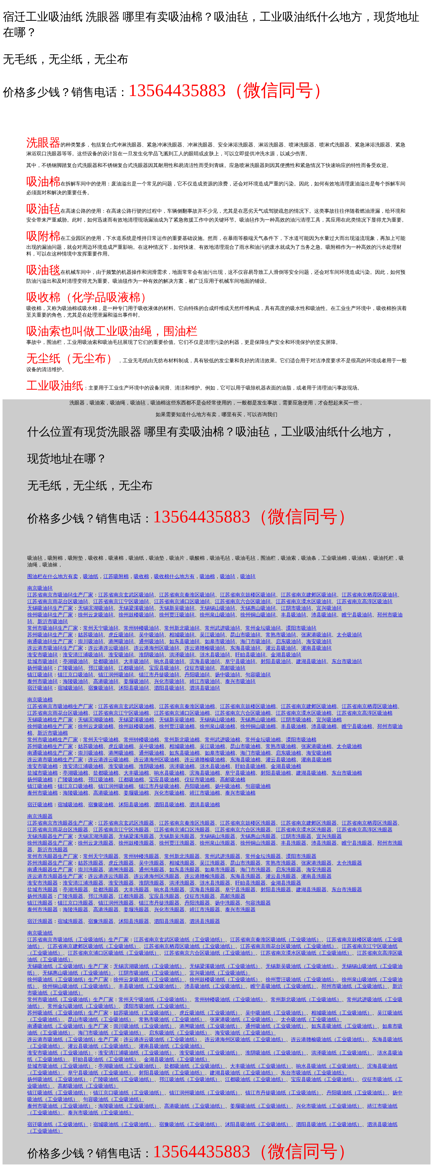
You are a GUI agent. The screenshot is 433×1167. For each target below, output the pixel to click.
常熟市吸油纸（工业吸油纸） (172, 1019)
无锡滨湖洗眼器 (95, 836)
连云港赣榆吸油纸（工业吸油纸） (329, 1039)
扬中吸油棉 (227, 786)
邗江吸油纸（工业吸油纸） (189, 1079)
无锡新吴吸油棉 (177, 719)
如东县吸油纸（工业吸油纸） (344, 1026)
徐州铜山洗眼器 (258, 843)
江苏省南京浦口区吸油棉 (182, 713)
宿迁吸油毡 (40, 688)
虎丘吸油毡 (121, 634)
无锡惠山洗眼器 (258, 836)
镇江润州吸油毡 (116, 674)
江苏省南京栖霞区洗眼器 (369, 823)
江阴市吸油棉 (296, 719)
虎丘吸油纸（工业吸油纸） (209, 1012)
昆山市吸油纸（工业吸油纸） (101, 1019)
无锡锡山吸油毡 (217, 608)
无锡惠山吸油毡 (258, 608)
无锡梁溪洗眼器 (136, 836)
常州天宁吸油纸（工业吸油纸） (154, 999)
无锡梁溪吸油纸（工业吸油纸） (225, 966)
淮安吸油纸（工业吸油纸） (209, 1052)
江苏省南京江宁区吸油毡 (121, 601)
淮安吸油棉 (121, 766)
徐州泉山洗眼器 (217, 843)
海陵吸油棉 (75, 793)
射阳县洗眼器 (276, 889)
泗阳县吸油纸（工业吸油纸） (329, 1124)
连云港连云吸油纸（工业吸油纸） (162, 1039)
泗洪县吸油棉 (205, 804)
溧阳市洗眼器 (301, 856)
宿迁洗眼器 (40, 921)
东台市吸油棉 (347, 773)
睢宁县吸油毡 (357, 614)
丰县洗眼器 (293, 843)
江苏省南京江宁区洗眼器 (121, 829)
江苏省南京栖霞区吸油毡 (369, 594)
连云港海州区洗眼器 (156, 876)
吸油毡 (227, 576)
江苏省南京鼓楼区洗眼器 (248, 823)
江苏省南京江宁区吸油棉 (121, 713)
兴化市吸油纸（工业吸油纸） (329, 1106)
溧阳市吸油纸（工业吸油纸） (157, 1006)
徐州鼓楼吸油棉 (136, 726)
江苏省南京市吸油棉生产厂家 (60, 706)
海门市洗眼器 (255, 869)
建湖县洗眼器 (311, 889)
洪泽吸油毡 (182, 654)
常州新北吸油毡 (182, 628)
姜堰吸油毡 (136, 681)
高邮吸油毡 (232, 668)
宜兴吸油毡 (329, 608)
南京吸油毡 (40, 588)
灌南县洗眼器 (316, 876)
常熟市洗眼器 (281, 863)
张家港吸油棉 (316, 746)
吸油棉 (207, 576)
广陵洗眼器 (70, 896)
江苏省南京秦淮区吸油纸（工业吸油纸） (275, 939)
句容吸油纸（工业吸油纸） (113, 1099)
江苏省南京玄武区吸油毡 (126, 594)
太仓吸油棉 (349, 746)
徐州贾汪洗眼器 (177, 843)
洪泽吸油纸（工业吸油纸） (341, 1052)
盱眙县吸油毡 (250, 654)
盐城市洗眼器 (42, 889)
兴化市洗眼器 (169, 909)
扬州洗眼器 (40, 896)
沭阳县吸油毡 (134, 688)
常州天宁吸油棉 (101, 739)
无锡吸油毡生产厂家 (50, 608)
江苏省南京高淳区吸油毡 (364, 601)
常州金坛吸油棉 (263, 739)
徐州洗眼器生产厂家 (50, 843)
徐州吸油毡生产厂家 (50, 614)
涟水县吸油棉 (215, 766)
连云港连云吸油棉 (108, 759)
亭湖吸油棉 (75, 773)
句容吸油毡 (258, 674)
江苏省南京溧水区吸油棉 (304, 713)
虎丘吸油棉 (121, 746)
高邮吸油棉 (232, 779)
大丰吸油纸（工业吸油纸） (260, 1066)
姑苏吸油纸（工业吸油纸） (143, 1012)
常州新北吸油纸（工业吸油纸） (306, 999)
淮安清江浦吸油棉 (83, 766)
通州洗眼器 (151, 869)
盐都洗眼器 (106, 889)
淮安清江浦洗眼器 (83, 883)
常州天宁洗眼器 (101, 856)
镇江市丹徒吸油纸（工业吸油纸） (283, 1092)
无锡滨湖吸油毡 (95, 608)
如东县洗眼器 (184, 869)
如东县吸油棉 (184, 753)
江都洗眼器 (131, 896)
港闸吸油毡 (121, 641)
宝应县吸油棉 (164, 779)
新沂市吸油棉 (52, 733)
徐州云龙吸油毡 (95, 614)
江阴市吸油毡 (296, 608)
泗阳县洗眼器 (169, 921)
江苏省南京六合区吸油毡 (243, 601)
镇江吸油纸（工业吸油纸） (57, 1092)
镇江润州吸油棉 (116, 786)
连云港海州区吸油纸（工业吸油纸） (245, 1039)
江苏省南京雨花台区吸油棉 (57, 713)
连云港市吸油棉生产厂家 (55, 759)
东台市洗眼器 (347, 889)
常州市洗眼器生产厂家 (52, 856)
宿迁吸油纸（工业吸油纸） (57, 1124)
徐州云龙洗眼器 (95, 843)
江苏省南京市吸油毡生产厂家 (60, 594)
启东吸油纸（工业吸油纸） (179, 1032)
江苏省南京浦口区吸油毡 (182, 601)
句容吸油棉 (258, 786)
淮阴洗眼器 (151, 883)
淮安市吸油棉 (42, 766)
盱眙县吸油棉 (250, 766)
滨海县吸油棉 (205, 773)
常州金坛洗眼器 (263, 856)
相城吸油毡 (182, 634)
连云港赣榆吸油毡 (204, 648)
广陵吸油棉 (70, 779)
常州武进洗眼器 (222, 856)
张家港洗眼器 (316, 863)
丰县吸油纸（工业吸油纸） (149, 986)
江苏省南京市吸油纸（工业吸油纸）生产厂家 (78, 939)
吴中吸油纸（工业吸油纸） (275, 1012)
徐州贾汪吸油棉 (177, 726)
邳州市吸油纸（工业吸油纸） (354, 986)
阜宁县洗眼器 (240, 889)
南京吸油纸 (40, 933)
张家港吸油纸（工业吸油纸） (243, 1019)
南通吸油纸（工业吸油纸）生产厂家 (67, 1026)
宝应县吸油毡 (164, 668)
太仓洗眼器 (349, 863)
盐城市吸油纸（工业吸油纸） (60, 1066)
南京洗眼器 (40, 816)
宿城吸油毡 (70, 688)
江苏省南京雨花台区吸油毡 (57, 601)
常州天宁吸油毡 (101, 628)
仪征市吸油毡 (199, 668)
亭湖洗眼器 (75, 889)
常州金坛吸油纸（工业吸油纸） (83, 1006)
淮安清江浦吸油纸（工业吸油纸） (136, 1052)
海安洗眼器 (319, 869)
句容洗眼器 (258, 903)
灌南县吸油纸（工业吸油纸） (172, 1046)
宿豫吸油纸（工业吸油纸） (189, 1124)
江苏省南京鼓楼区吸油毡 (248, 594)
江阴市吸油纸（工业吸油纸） (151, 973)
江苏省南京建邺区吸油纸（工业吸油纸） (93, 946)
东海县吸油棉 (245, 759)
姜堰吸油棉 (136, 793)
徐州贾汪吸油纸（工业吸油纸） (301, 979)
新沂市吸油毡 (52, 621)
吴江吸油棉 (212, 746)
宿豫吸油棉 (100, 804)
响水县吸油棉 (169, 773)
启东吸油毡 (288, 641)
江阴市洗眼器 (296, 836)
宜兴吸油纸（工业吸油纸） (220, 973)
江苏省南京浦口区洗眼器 (182, 829)
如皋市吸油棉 (220, 753)
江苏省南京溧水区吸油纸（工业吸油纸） (306, 953)
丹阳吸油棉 (197, 786)
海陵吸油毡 (75, 681)
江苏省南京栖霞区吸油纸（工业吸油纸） (189, 946)
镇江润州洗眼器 (116, 903)
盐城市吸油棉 (42, 773)
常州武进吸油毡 (222, 628)
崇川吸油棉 (90, 753)
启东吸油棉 (288, 753)
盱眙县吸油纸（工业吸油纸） (106, 1059)
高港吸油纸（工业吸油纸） (194, 1106)
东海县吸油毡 (245, 648)
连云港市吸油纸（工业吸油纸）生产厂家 (73, 1039)
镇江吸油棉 (40, 786)
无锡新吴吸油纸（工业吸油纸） (301, 966)
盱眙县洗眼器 (250, 883)
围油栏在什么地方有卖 (52, 576)
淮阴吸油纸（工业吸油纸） (275, 1052)
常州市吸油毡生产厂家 (52, 628)
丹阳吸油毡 (197, 674)
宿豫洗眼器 (100, 921)
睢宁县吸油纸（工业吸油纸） (283, 986)
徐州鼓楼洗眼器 (136, 843)
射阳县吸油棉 (276, 773)
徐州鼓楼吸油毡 (136, 614)
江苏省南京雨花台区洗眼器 (57, 829)
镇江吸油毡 (40, 674)
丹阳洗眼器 (197, 903)
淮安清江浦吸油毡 (83, 654)
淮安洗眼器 (121, 883)
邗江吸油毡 (100, 668)
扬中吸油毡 (227, 674)
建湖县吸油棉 (311, 773)
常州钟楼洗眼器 (141, 856)
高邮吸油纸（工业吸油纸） (88, 1086)
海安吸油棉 (319, 753)
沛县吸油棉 (324, 726)
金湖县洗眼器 (286, 883)
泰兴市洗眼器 (240, 909)
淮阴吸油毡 (151, 654)
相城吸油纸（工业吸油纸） (341, 1012)
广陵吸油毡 (70, 668)
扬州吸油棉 (40, 779)
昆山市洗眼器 (245, 863)
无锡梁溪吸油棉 (136, 719)
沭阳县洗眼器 (134, 921)
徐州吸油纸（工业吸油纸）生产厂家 (67, 979)
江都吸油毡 (131, 668)
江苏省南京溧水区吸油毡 (304, 601)
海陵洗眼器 (75, 909)
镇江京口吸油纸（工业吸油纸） (128, 1092)
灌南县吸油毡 (316, 648)
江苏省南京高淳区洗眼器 (364, 829)
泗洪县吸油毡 (205, 688)
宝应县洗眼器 (164, 896)
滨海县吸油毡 (205, 661)
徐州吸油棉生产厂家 (50, 726)
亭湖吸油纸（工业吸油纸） (128, 1066)
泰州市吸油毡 (42, 681)
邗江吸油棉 (100, 779)
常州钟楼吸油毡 (141, 628)
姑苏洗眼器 (90, 863)
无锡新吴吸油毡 (177, 608)
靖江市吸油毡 (205, 681)
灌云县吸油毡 (281, 648)
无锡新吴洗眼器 (177, 836)
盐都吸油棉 (106, 773)
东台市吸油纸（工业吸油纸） (314, 1072)
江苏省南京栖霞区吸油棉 (369, 706)
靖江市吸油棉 (205, 793)
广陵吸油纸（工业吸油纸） (123, 1079)
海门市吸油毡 (255, 641)
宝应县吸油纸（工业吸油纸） (324, 1079)
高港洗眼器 (106, 909)
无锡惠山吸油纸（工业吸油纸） (77, 973)
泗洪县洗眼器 (205, 921)
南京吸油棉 (40, 699)
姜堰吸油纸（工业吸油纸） (260, 1106)
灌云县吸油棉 (281, 759)
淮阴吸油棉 (151, 766)
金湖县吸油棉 (286, 766)
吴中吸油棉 (151, 746)
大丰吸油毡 (136, 661)
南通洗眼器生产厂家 (50, 869)
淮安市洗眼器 (42, 883)
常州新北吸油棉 (182, 739)
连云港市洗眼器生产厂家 (55, 876)
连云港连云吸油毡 (108, 648)
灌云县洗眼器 (281, 876)
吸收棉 (141, 576)
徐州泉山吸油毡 (217, 614)
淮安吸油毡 (121, 654)
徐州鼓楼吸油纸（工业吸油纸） (225, 979)
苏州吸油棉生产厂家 (50, 746)
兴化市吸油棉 (169, 793)
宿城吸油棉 (70, 804)
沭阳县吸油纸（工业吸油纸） (258, 1124)
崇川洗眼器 (90, 869)
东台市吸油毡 (347, 661)
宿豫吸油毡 (100, 688)
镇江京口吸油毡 (75, 674)
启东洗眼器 (288, 869)
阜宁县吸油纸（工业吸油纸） (101, 1072)
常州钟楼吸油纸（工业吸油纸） (230, 999)
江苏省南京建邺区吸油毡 (309, 594)
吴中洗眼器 (151, 863)
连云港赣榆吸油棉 (204, 759)
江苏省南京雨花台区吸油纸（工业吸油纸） (288, 946)
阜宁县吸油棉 (240, 773)
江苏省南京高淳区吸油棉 (364, 713)
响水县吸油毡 (169, 661)
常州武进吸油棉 (222, 739)
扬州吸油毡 (40, 668)
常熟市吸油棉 (281, 746)
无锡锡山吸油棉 (217, 719)
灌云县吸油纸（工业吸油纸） (101, 1046)
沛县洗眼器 (324, 843)
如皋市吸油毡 (220, 641)
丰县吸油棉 (293, 726)
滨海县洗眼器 (205, 889)
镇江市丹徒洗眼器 (159, 903)
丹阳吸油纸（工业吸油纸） (356, 1092)
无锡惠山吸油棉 (258, 719)
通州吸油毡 (151, 641)
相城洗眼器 (182, 863)
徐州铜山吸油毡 (258, 614)
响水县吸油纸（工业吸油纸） (329, 1066)
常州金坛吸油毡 (263, 628)
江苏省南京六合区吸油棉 (243, 713)
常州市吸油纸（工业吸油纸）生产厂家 (70, 999)
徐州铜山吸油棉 (258, 726)
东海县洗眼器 (245, 876)
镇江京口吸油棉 (75, 786)
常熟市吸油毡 (281, 634)
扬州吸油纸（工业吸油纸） (57, 1079)
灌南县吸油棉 (316, 759)
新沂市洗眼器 (52, 849)
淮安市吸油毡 (42, 654)
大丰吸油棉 (136, 773)
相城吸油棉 (182, 746)
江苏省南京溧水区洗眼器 (304, 829)
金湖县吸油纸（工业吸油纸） (177, 1059)
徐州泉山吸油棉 (217, 726)
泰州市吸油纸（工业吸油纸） (60, 1106)
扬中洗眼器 (227, 903)
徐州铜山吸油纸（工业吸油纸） (77, 986)
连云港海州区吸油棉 (156, 759)
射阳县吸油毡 (276, 661)
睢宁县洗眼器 (357, 843)
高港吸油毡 (106, 681)
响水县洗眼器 (169, 889)
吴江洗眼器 (212, 863)
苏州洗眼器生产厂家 (50, 863)
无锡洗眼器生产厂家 (50, 836)
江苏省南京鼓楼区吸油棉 (248, 706)
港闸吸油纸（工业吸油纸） (209, 1026)
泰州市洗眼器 (42, 909)
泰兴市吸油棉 (240, 793)
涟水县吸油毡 (215, 654)
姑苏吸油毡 (90, 634)
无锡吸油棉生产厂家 (50, 719)
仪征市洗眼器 (199, 896)
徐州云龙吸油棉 (95, 726)
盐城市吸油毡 (42, 661)
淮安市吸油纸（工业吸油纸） (60, 1052)
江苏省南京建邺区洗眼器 (309, 823)
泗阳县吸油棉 (169, 804)
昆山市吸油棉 (245, 746)
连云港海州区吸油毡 (156, 648)
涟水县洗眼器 (215, 883)
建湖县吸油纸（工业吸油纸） (243, 1072)
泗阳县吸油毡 (169, 688)
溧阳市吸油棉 (301, 739)
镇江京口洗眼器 (75, 903)
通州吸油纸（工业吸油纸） (275, 1026)
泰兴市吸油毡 (240, 681)
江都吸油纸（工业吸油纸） (255, 1079)
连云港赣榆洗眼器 (204, 876)
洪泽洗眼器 (182, 883)
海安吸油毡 (319, 641)
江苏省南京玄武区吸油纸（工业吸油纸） (179, 939)
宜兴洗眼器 (329, 836)
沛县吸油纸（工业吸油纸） (214, 986)
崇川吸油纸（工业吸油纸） (143, 1026)
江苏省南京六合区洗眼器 (243, 829)
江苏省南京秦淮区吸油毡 (187, 594)
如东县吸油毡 (184, 641)
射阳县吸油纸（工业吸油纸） (172, 1072)
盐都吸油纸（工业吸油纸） (194, 1066)
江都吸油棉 (131, 779)
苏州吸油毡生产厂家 (50, 634)
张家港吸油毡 (316, 634)
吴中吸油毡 (151, 634)
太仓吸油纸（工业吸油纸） (311, 1019)
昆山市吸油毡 (245, 634)
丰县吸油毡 (293, 614)
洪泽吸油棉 (182, 766)
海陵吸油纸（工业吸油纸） (128, 1106)
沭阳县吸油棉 (134, 804)
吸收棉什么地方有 (174, 576)
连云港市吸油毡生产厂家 (55, 648)
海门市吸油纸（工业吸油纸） (111, 1032)
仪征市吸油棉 (199, 779)
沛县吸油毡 (324, 614)
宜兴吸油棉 (329, 719)
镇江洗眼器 (40, 903)
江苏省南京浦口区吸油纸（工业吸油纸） (113, 953)
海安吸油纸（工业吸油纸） (245, 1032)
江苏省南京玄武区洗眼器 (126, 823)
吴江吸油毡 (212, 634)
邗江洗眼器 (100, 896)
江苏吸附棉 (116, 576)
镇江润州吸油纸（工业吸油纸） (204, 1092)
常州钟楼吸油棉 (141, 739)
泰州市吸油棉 (42, 793)
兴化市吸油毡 (169, 681)
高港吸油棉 (106, 793)
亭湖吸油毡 (75, 661)
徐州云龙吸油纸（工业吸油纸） (148, 979)
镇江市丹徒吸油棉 (159, 786)
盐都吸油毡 (106, 661)
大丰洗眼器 (136, 889)
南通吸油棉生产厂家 (50, 753)
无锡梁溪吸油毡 (136, 608)
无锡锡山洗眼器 (217, 836)
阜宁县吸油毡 (240, 661)
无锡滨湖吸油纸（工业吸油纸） (148, 966)
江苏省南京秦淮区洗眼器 (187, 823)
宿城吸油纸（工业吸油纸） (123, 1124)
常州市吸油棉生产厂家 (52, 739)
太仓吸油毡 (349, 634)
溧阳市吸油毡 (301, 628)
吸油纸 (90, 576)
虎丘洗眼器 (121, 863)
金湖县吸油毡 (286, 654)
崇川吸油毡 (90, 641)
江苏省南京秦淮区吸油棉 (187, 706)
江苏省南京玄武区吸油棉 (126, 706)
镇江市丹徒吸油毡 (159, 674)
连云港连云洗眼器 (108, 876)
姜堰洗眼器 (136, 909)
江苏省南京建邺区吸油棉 (309, 706)
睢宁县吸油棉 (357, 726)
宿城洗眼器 (70, 921)
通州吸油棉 (151, 753)
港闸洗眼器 (121, 869)
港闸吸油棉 (121, 753)
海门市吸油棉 (255, 753)
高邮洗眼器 (232, 896)
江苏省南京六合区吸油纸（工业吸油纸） (209, 953)
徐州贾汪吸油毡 (177, 614)
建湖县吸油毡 (311, 661)
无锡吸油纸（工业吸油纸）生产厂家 (67, 966)
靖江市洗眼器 (205, 909)
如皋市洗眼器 (220, 869)
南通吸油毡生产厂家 (50, 641)
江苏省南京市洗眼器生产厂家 (60, 823)
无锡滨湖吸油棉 (95, 719)
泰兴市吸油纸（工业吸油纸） (101, 1112)
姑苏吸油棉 (90, 746)
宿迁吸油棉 (40, 804)
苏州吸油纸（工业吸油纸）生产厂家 (67, 1012)
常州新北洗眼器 (182, 856)
